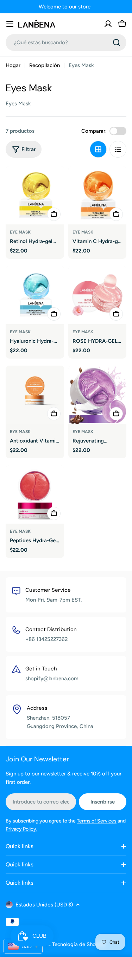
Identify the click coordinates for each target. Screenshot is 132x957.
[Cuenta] (108, 24)
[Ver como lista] (117, 149)
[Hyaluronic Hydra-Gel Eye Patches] (35, 295)
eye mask (20, 232)
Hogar (13, 65)
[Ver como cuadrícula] (98, 149)
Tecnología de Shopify (78, 944)
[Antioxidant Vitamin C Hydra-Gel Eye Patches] (35, 395)
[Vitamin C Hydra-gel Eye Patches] (97, 195)
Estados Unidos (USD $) (44, 905)
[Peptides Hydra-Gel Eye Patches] (35, 494)
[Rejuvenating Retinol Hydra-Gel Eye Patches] (97, 395)
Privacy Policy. (21, 829)
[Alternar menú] (10, 24)
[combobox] (66, 42)
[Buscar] (116, 42)
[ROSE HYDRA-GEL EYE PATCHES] (97, 295)
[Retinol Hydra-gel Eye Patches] (35, 195)
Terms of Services (97, 821)
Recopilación (44, 65)
